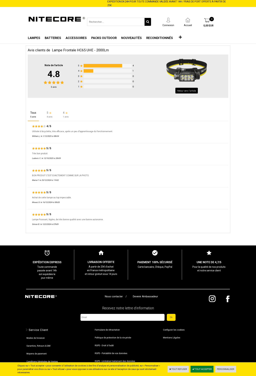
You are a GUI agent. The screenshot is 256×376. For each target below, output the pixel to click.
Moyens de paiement (36, 353)
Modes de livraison (35, 338)
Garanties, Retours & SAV (38, 346)
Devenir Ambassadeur (145, 296)
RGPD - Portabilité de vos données (111, 353)
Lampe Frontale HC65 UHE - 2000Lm (80, 50)
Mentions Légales (171, 337)
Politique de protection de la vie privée (113, 337)
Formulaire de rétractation (107, 330)
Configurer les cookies (174, 330)
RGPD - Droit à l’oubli (104, 345)
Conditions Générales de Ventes (42, 361)
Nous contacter (114, 296)
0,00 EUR (208, 25)
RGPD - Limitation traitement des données (115, 361)
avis (54, 87)
